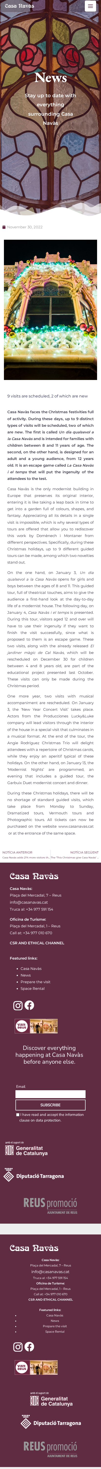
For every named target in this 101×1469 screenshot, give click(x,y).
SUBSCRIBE (50, 1105)
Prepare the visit (35, 982)
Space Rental (33, 988)
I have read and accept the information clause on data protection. (51, 1117)
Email (20, 1086)
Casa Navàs (31, 968)
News (26, 975)
